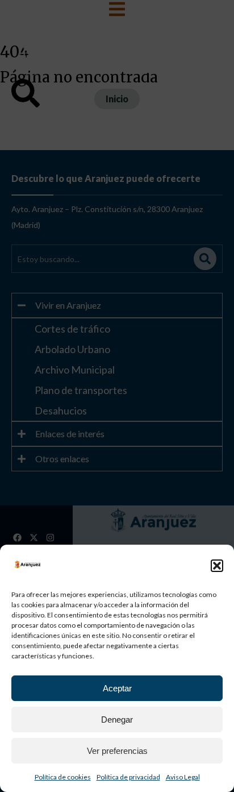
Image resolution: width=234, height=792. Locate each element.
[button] (217, 565)
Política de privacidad (128, 777)
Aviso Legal (183, 777)
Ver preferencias (117, 751)
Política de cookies (63, 777)
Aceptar (117, 688)
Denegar (117, 719)
